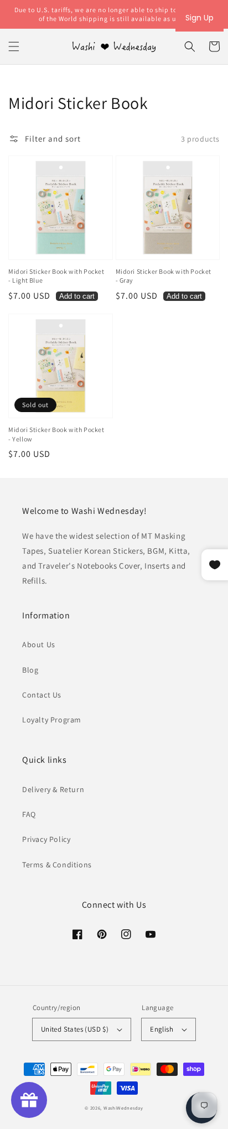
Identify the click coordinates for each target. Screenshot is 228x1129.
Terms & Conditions (57, 865)
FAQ (29, 814)
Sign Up (199, 17)
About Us (38, 644)
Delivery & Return (53, 789)
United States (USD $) (74, 1029)
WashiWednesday (123, 1108)
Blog (30, 670)
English (161, 1029)
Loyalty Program (51, 720)
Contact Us (41, 695)
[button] (14, 46)
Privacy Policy (46, 839)
